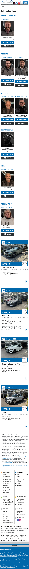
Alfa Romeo (23, 535)
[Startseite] (7, 2)
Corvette (25, 540)
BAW (14, 537)
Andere (2, 537)
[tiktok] (14, 2)
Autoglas (19, 485)
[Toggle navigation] (3, 7)
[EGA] (24, 2)
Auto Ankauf (6, 478)
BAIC (11, 537)
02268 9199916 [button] (9, 80)
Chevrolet (9, 540)
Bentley (2, 539)
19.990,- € (6, 409)
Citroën (15, 540)
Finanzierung (20, 499)
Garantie (19, 501)
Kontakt (19, 509)
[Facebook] (16, 2)
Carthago (20, 539)
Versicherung (20, 502)
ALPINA (2, 535)
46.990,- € (6, 361)
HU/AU (18, 478)
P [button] (26, 281)
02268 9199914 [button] (22, 81)
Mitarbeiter (20, 511)
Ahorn (12, 535)
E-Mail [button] (9, 46)
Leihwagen (20, 504)
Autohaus (5, 513)
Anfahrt (19, 513)
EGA (4, 515)
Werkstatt (20, 472)
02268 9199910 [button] (9, 42)
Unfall (18, 483)
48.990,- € (6, 264)
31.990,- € (6, 312)
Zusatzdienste (21, 497)
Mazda (4, 474)
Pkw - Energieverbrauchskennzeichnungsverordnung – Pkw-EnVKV (14, 465)
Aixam (16, 535)
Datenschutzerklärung (8, 522)
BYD (22, 537)
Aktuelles (5, 511)
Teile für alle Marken (8, 502)
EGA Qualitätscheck (7, 491)
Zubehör (5, 497)
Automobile (6, 472)
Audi (7, 537)
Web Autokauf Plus (7, 480)
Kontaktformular (21, 515)
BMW (18, 537)
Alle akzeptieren (14, 543)
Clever (20, 540)
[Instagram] (19, 2)
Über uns (5, 509)
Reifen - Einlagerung (8, 501)
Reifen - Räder (6, 499)
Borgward (8, 539)
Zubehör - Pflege (7, 504)
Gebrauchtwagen (7, 489)
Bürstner (14, 539)
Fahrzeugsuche (6, 476)
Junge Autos (6, 487)
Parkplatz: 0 (6, 492)
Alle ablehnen (14, 545)
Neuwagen (5, 485)
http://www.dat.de (8, 462)
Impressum (21, 566)
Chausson (3, 540)
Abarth (7, 535)
